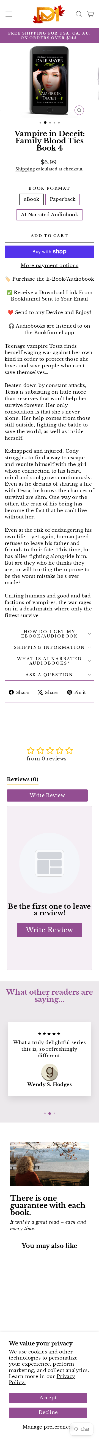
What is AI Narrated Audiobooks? (49, 661)
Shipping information (49, 647)
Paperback (63, 199)
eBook (31, 199)
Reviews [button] (22, 779)
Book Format (49, 188)
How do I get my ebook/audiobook (49, 634)
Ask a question (49, 674)
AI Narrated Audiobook (49, 215)
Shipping (25, 169)
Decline (48, 1412)
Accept (48, 1398)
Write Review (47, 795)
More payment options (50, 265)
